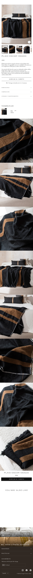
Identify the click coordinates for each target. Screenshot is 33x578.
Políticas (6, 553)
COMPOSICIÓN (6, 91)
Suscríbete (6, 558)
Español (4, 573)
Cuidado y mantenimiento (10, 96)
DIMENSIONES (6, 87)
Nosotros (5, 548)
